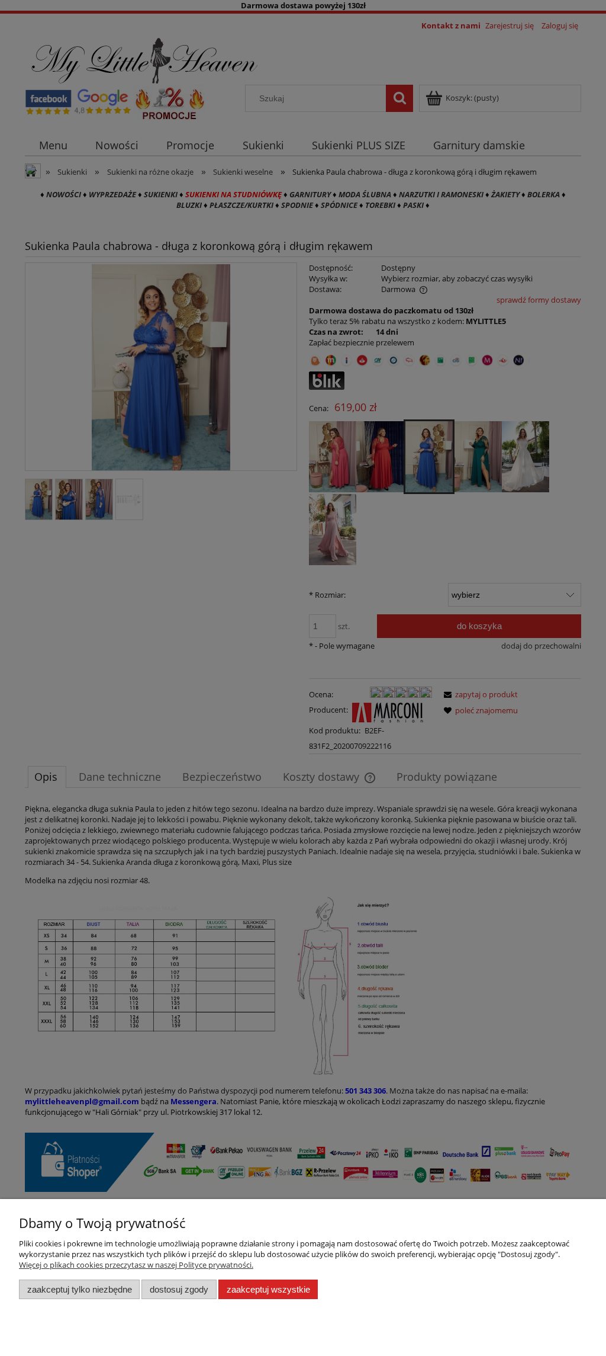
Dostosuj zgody (179, 1289)
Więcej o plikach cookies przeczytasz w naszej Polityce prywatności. (136, 1264)
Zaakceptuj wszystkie (268, 1289)
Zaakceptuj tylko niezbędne (79, 1289)
